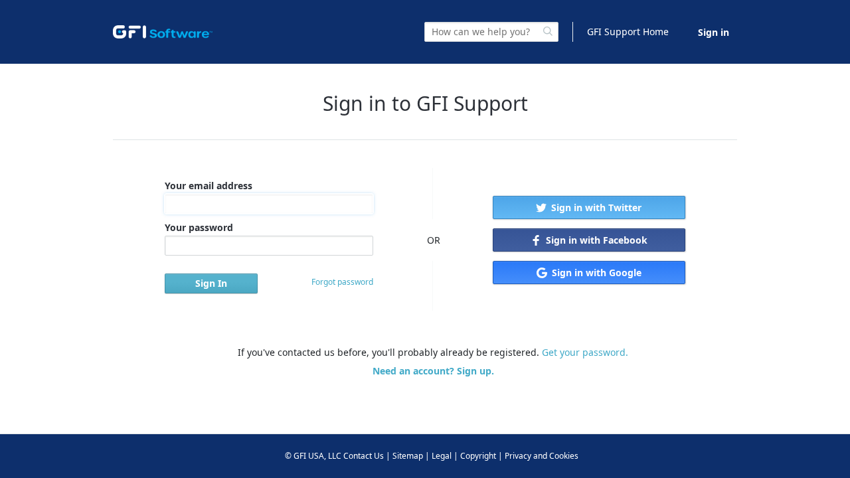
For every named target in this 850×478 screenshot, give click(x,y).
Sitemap (407, 455)
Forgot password (342, 281)
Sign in (713, 32)
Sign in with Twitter (595, 207)
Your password (199, 227)
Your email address (208, 185)
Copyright (478, 455)
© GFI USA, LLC (313, 455)
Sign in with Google (595, 272)
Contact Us (363, 455)
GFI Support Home (628, 31)
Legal (442, 455)
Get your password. (585, 352)
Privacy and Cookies (541, 455)
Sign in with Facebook (595, 240)
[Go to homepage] (162, 32)
